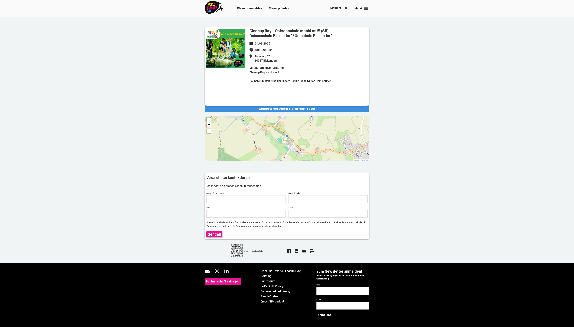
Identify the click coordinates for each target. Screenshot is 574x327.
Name (209, 207)
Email (290, 207)
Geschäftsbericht (272, 301)
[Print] (312, 251)
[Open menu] (366, 8)
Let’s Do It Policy (272, 286)
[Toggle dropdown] (346, 8)
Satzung (266, 276)
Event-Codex (269, 296)
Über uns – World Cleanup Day (281, 271)
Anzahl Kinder (294, 193)
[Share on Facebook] (289, 251)
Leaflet (357, 160)
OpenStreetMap (364, 160)
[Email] (304, 251)
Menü (358, 8)
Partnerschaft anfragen (222, 281)
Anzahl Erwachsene (215, 193)
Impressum (268, 281)
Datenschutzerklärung (275, 291)
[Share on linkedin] (297, 251)
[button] (287, 136)
